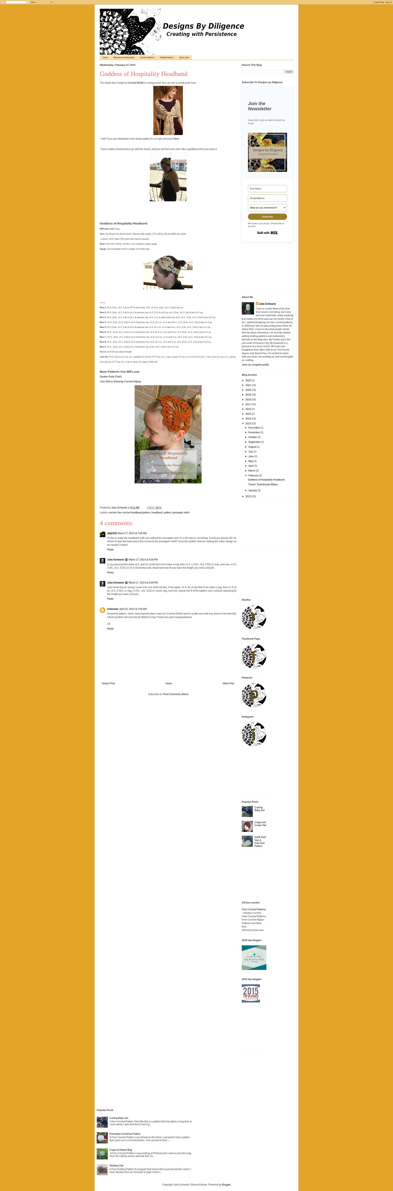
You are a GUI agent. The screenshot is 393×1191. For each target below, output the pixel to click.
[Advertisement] (261, 268)
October (253, 437)
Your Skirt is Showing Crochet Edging (120, 381)
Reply (110, 549)
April (251, 466)
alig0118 (112, 533)
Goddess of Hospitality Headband (266, 479)
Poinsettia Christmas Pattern (124, 1134)
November (254, 432)
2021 (248, 385)
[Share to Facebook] (157, 507)
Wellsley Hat (116, 1165)
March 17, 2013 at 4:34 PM (143, 582)
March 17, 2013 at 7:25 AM (132, 533)
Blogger (226, 1184)
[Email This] (148, 507)
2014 (248, 418)
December (254, 427)
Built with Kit (267, 232)
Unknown (112, 609)
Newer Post (108, 683)
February (253, 475)
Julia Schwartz (115, 559)
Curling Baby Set (118, 1118)
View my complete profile (255, 364)
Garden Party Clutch (111, 376)
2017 (248, 404)
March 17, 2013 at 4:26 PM (143, 559)
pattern (167, 512)
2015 (248, 414)
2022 (248, 380)
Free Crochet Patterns (254, 909)
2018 (248, 399)
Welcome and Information (124, 57)
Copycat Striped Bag (120, 1150)
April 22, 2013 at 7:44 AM (133, 609)
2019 (248, 394)
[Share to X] (154, 507)
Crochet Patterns (147, 57)
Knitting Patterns (167, 57)
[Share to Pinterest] (160, 507)
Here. (176, 138)
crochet (112, 512)
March (252, 470)
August (252, 447)
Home (105, 57)
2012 (248, 496)
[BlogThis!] (151, 507)
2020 (248, 390)
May (251, 461)
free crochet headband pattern (134, 512)
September (254, 442)
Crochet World (135, 82)
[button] (267, 153)
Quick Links (184, 57)
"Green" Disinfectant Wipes (263, 484)
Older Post (228, 683)
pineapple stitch (181, 512)
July (250, 451)
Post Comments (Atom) (175, 694)
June (251, 456)
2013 (248, 423)
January (253, 490)
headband (156, 512)
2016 (248, 409)
